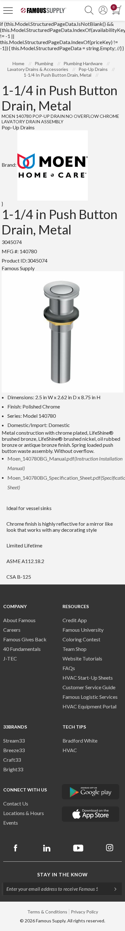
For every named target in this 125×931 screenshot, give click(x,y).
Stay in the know (62, 874)
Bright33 (13, 769)
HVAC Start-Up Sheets (88, 678)
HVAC (70, 750)
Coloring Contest (81, 639)
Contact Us (15, 803)
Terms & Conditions (47, 911)
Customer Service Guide (89, 687)
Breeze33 (14, 750)
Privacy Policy (84, 911)
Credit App (75, 620)
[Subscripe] (112, 888)
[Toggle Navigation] (8, 10)
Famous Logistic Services (90, 697)
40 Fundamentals (22, 649)
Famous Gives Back (24, 639)
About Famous (19, 620)
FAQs (69, 668)
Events (10, 823)
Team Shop (75, 649)
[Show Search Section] (89, 10)
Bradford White (80, 740)
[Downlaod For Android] (91, 792)
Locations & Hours (23, 813)
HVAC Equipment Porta (89, 706)
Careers (12, 630)
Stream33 (14, 740)
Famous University (83, 630)
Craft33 (12, 760)
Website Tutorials (82, 658)
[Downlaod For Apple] (91, 814)
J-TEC (10, 658)
